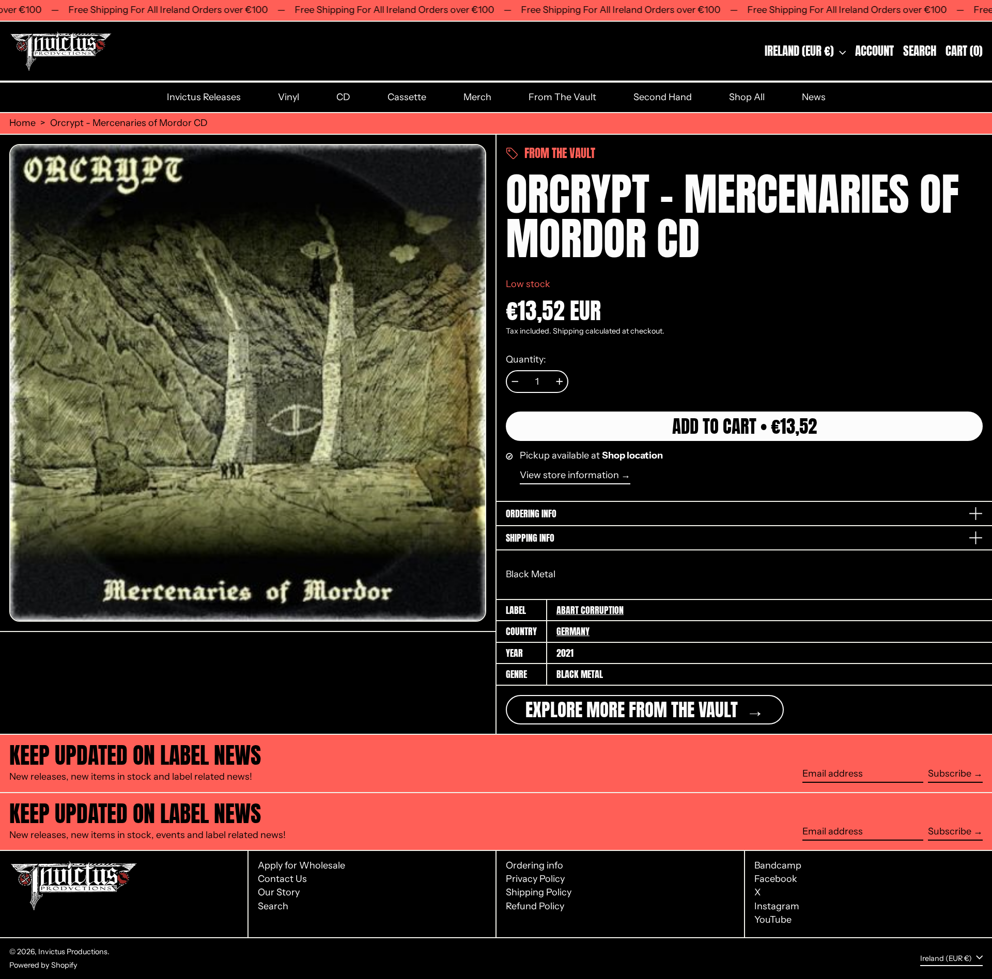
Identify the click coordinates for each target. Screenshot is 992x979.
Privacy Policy (535, 879)
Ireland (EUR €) (800, 50)
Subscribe (949, 773)
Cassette (407, 97)
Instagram (776, 906)
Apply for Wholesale (301, 865)
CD (343, 97)
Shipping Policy (538, 892)
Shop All (747, 97)
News (814, 97)
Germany (573, 631)
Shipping (568, 331)
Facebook (775, 879)
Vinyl (288, 97)
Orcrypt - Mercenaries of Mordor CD (129, 123)
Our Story (279, 892)
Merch (477, 97)
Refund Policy (535, 906)
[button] (919, 51)
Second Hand (662, 97)
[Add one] (559, 381)
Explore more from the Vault (633, 709)
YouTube (773, 919)
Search (273, 906)
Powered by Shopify (43, 965)
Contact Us (282, 879)
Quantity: (526, 359)
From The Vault (562, 97)
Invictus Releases (204, 97)
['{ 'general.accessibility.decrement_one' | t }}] (515, 381)
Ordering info (534, 865)
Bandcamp (777, 865)
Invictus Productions (72, 951)
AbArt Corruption (590, 610)
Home (22, 123)
